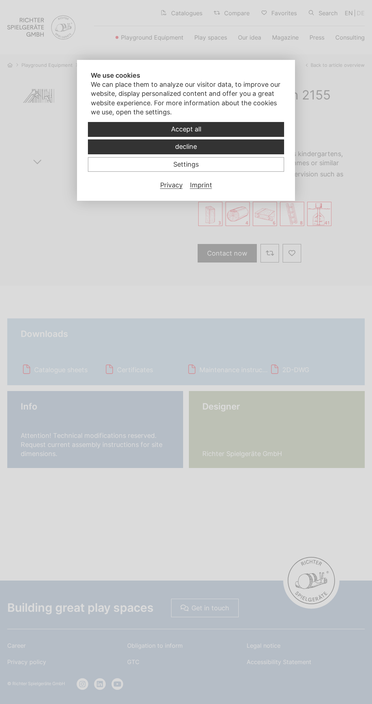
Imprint (201, 185)
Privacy (171, 185)
